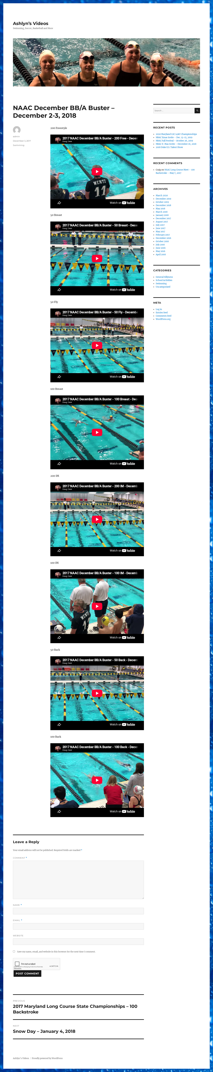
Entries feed (162, 312)
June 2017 (160, 228)
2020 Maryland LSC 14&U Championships (176, 134)
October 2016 (162, 241)
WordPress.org (163, 319)
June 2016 (161, 248)
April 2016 (161, 254)
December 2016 (163, 238)
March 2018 (161, 212)
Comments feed (163, 316)
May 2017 (160, 231)
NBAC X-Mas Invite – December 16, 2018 (176, 144)
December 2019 (163, 198)
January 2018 (162, 215)
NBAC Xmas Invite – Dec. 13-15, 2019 (174, 137)
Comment (20, 858)
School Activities (164, 280)
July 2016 (160, 244)
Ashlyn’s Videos (30, 23)
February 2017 (163, 235)
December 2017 (163, 218)
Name (17, 905)
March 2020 (162, 195)
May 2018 (160, 208)
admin (16, 136)
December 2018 (163, 205)
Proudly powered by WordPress (47, 1058)
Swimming (18, 145)
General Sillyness (164, 277)
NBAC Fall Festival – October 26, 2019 (174, 140)
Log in (159, 309)
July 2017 (160, 225)
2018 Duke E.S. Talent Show (169, 147)
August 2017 (162, 221)
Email (17, 920)
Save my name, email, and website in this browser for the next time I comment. (56, 951)
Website (18, 935)
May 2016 (160, 251)
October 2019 (162, 202)
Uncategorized (163, 287)
